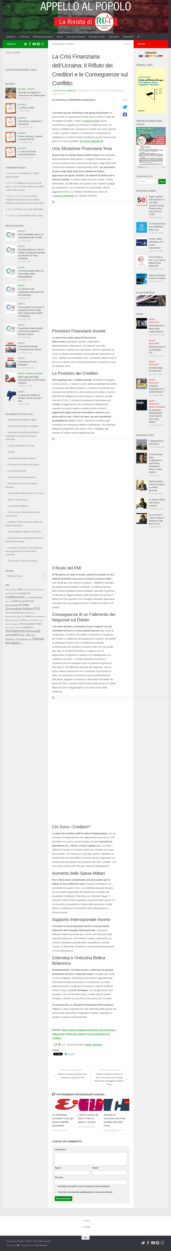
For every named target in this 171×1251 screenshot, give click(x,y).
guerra (32, 613)
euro (15, 601)
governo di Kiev (91, 121)
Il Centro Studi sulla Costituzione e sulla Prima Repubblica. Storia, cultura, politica (155, 463)
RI (138, 36)
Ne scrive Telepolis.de (91, 141)
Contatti (86, 1227)
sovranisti (33, 631)
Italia (28, 616)
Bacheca (11, 36)
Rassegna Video (97, 36)
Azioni (60, 36)
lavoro (34, 617)
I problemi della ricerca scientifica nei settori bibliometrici (24, 523)
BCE (16, 593)
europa (22, 601)
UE (29, 639)
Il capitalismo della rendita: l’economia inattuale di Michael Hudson (30, 331)
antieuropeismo (11, 590)
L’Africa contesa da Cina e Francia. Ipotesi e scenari (88, 1118)
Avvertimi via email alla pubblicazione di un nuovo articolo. (85, 1192)
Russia (12, 628)
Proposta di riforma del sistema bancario (21, 485)
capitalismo (25, 593)
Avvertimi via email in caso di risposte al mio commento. (84, 1186)
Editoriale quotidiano (43, 36)
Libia (20, 620)
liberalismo (41, 617)
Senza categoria (34, 374)
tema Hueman (41, 1245)
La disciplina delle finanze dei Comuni (26, 493)
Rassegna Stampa (76, 36)
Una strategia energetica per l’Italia (24, 531)
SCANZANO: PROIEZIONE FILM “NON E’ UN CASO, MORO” (155, 416)
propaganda (15, 624)
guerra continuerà (64, 195)
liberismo (8, 620)
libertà (15, 620)
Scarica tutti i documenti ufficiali (23, 561)
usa (21, 644)
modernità (29, 620)
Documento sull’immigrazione (22, 477)
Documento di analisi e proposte (23, 426)
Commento (60, 1149)
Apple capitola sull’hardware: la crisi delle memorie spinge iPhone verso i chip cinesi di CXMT (156, 205)
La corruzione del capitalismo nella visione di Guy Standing (31, 292)
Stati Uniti (24, 635)
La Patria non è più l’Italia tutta (28, 209)
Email (95, 1168)
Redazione (128, 36)
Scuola (11, 452)
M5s (24, 620)
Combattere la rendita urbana (21, 458)
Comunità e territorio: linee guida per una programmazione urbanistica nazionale (23, 551)
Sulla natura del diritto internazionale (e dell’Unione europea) (31, 380)
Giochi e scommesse (18, 499)
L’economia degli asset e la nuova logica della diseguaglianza (31, 274)
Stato (33, 635)
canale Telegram (93, 1044)
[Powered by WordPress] (18, 1245)
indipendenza (21, 616)
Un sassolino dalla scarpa (30, 215)
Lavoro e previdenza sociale (21, 445)
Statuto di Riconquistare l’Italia (22, 420)
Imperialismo (10, 616)
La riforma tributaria (17, 471)
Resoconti (154, 322)
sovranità (11, 635)
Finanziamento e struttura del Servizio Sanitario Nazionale (24, 540)
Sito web (59, 1177)
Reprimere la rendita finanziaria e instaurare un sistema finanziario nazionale (22, 435)
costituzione (15, 597)
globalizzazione (22, 612)
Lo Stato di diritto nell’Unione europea (157, 502)
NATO (35, 620)
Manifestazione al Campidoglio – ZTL (157, 350)
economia (8, 601)
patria (41, 620)
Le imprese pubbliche (18, 506)
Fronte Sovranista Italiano (19, 607)
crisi (26, 598)
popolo (7, 624)
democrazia (35, 597)
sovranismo (15, 631)
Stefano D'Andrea (16, 639)
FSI (37, 609)
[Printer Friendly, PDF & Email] (59, 1045)
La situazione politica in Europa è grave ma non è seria (30, 398)
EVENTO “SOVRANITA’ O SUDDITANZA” (156, 389)
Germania (9, 613)
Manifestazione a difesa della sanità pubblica (157, 328)
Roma (7, 628)
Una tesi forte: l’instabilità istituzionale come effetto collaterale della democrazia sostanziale (24, 199)
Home (87, 1221)
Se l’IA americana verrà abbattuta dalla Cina (157, 227)
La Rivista (24, 36)
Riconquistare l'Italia (31, 623)
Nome (58, 1168)
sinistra (19, 628)
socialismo (27, 627)
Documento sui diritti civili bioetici (23, 464)
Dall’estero (114, 36)
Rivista (31, 89)
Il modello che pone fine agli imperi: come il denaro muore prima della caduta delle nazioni (24, 186)
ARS (20, 589)
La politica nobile (26, 108)
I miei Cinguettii (12, 52)
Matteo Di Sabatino (65, 91)
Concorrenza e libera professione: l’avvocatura (22, 514)
